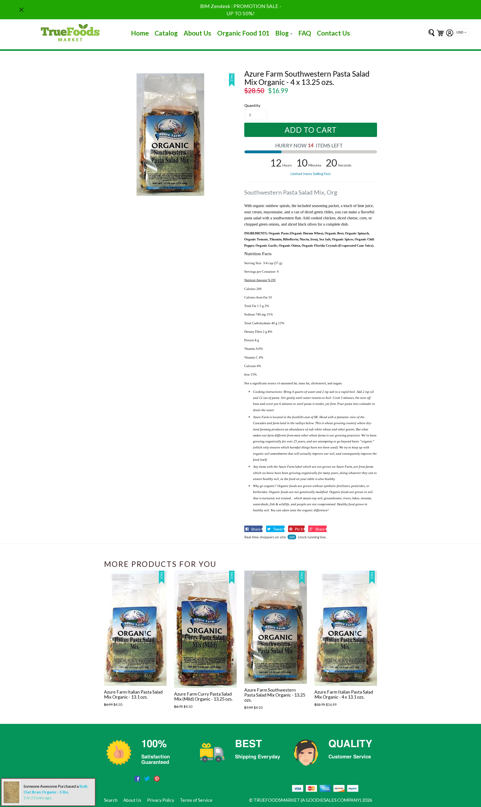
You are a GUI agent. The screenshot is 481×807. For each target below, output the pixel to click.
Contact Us (333, 33)
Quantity (252, 105)
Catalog (166, 33)
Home (140, 33)
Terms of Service (196, 800)
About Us (197, 33)
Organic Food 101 (243, 33)
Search (110, 800)
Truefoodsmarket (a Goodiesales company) (307, 800)
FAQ (304, 33)
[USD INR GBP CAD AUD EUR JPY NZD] (462, 32)
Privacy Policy (160, 800)
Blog (285, 33)
